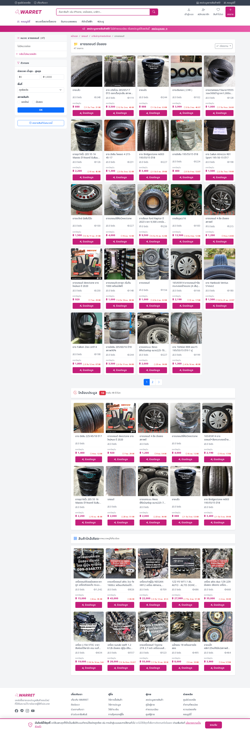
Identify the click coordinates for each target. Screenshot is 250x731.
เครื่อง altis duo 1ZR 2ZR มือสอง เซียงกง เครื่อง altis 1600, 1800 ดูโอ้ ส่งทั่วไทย (217, 583)
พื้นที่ (20, 84)
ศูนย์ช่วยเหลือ (24, 3)
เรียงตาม (224, 46)
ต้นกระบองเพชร (69, 21)
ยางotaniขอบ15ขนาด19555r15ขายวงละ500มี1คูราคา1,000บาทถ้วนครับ (220, 91)
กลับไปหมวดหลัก (27, 54)
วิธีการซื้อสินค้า (115, 700)
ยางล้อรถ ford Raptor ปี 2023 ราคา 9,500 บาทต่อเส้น (151, 220)
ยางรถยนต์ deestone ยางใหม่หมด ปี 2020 (86, 284)
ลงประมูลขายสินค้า (154, 700)
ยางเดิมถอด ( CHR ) (182, 90)
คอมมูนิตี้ (231, 3)
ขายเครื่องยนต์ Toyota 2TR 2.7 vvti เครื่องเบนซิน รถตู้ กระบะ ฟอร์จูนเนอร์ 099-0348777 (152, 646)
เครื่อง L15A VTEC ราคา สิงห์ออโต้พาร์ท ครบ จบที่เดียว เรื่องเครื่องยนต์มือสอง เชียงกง (87, 646)
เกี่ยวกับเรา (42, 3)
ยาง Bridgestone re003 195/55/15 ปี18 (151, 156)
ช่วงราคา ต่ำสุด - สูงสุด (29, 71)
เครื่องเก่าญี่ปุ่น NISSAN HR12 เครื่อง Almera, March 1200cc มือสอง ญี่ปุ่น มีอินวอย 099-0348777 (151, 583)
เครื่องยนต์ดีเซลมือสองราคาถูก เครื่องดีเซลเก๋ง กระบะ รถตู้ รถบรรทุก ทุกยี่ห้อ (88, 583)
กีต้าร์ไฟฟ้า (87, 21)
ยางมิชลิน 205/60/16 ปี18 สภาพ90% (119, 348)
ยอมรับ (213, 725)
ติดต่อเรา (75, 705)
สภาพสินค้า (23, 97)
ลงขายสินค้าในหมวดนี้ (42, 123)
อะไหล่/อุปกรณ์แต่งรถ (101, 36)
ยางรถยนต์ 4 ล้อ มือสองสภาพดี (217, 220)
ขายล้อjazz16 (179, 218)
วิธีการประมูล (114, 705)
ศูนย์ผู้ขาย (150, 714)
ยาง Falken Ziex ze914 (85, 347)
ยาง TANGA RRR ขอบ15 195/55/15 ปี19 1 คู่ (184, 348)
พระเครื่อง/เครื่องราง (46, 21)
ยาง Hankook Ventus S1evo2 (217, 284)
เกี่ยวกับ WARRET (80, 700)
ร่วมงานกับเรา (77, 709)
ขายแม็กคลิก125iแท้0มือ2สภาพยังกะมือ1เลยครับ (216, 646)
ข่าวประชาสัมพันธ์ (79, 714)
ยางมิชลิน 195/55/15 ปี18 (185, 154)
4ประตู (100, 21)
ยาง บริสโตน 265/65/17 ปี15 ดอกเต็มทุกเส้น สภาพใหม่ (118, 91)
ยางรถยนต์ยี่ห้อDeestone (119, 218)
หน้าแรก (74, 36)
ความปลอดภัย (189, 709)
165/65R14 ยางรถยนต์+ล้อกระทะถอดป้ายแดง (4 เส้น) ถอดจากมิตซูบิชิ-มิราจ (186, 284)
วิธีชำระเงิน (113, 709)
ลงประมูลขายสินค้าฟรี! (209, 3)
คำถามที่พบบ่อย (190, 705)
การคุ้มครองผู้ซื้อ (116, 714)
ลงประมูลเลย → (160, 29)
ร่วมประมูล (88, 113)
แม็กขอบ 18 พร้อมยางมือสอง (184, 646)
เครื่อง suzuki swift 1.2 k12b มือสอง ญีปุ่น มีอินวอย (119, 646)
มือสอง (39, 102)
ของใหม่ (25, 102)
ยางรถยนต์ (144, 283)
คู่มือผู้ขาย (150, 705)
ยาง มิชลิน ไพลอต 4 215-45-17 (118, 156)
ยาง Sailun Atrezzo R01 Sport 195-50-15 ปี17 (218, 156)
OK (41, 110)
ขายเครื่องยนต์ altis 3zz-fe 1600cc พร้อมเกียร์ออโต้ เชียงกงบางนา (120, 583)
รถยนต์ (84, 36)
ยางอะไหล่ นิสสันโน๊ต (82, 218)
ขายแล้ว (76, 90)
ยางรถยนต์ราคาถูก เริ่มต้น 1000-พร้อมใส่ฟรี (118, 284)
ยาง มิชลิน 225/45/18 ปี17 (88, 436)
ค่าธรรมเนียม (152, 709)
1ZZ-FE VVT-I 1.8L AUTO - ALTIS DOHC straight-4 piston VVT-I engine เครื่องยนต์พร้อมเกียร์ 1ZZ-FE (184, 583)
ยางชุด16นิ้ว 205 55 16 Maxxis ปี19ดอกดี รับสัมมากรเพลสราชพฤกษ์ (86, 156)
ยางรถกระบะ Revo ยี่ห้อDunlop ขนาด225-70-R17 (152, 348)
